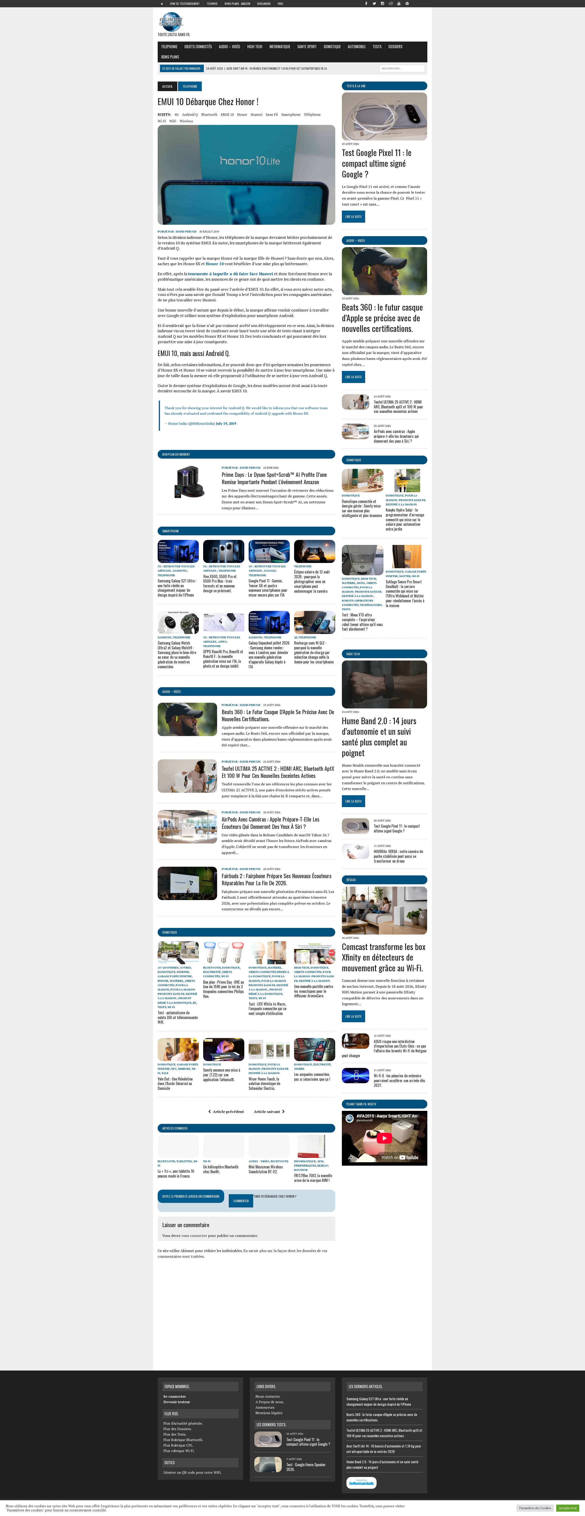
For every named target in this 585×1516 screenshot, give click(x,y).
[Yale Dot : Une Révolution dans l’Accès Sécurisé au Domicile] (178, 1057)
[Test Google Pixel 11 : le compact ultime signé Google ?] (384, 137)
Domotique (332, 46)
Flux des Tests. (174, 1434)
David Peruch (186, 231)
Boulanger (264, 3)
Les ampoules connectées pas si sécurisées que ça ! (312, 1077)
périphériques (305, 1165)
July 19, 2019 (226, 423)
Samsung (180, 570)
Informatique (279, 46)
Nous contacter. (268, 1396)
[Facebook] (366, 3)
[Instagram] (382, 3)
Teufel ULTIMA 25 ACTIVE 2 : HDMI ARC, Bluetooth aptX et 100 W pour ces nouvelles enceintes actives (278, 771)
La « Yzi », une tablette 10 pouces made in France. (176, 1173)
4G (177, 114)
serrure (184, 1068)
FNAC (280, 3)
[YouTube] (399, 3)
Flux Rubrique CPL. (178, 1445)
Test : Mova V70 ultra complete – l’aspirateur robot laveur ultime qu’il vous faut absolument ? (362, 622)
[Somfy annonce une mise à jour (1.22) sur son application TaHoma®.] (223, 1057)
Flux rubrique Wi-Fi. (178, 1450)
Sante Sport (307, 46)
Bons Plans (170, 57)
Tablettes (184, 1161)
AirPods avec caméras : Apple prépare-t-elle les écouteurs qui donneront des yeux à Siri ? (270, 822)
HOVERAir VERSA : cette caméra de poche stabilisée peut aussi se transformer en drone (398, 856)
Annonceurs (264, 1407)
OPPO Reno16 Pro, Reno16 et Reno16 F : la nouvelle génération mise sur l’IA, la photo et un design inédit (223, 658)
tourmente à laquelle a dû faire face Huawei (230, 273)
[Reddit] (390, 3)
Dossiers (395, 46)
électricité (212, 972)
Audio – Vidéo (229, 46)
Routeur (301, 1170)
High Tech (254, 46)
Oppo (222, 641)
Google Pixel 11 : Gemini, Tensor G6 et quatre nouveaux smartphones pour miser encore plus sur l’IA (268, 588)
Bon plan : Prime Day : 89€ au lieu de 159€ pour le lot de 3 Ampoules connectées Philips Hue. (223, 989)
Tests (377, 46)
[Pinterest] (407, 3)
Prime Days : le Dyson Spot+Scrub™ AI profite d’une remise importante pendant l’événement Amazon (274, 478)
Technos (212, 3)
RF (194, 1002)
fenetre (183, 972)
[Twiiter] (374, 3)
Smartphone (170, 530)
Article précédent (228, 1111)
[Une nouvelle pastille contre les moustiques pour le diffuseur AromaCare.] (314, 961)
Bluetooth (209, 114)
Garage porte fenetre (175, 976)
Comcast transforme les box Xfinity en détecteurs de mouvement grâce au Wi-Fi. (383, 957)
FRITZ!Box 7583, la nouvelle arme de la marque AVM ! (313, 1178)
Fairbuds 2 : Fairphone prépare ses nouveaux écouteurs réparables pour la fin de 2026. (276, 879)
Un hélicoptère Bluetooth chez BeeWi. (220, 1169)
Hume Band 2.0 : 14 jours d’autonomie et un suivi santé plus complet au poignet (379, 736)
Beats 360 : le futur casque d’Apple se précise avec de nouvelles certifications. (278, 715)
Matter (405, 576)
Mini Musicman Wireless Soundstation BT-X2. (266, 1169)
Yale (165, 1073)
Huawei (256, 114)
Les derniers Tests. (271, 1424)
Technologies (371, 605)
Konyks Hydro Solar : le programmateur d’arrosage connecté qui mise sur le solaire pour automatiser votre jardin (405, 519)
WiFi (172, 121)
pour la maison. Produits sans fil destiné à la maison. (177, 994)
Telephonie (169, 46)
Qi (295, 637)
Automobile (357, 46)
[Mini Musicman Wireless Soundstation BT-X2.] (269, 1154)
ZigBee (299, 1068)
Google (270, 570)
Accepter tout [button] (568, 1508)
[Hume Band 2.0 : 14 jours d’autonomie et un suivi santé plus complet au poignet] (384, 705)
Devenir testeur (176, 1402)
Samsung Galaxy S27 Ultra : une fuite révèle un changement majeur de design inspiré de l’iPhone (177, 588)
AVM (320, 1161)
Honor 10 (215, 263)
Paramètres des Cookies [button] (535, 1508)
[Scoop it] (423, 3)
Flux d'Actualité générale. (183, 1423)
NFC (174, 1068)
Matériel (176, 980)
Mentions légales (268, 1412)
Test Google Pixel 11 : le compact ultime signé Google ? (377, 163)
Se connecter (174, 1396)
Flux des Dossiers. (177, 1428)
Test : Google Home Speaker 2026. (306, 1467)
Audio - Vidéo (259, 1161)
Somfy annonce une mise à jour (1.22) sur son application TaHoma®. (221, 1074)
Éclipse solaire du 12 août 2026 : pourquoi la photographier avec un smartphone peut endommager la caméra (312, 581)
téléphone (312, 114)
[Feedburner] (415, 3)
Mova (361, 583)
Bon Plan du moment (176, 454)
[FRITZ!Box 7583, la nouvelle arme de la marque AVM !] (314, 1154)
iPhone (163, 980)
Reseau (322, 1165)
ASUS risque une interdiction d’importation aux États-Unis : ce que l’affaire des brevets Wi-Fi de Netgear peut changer (384, 1048)
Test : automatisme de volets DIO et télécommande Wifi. (178, 1017)
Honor (242, 114)
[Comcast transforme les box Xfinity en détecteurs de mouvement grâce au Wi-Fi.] (384, 931)
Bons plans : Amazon (237, 3)
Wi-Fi (162, 121)
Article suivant (267, 1111)
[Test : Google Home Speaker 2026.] (268, 1469)
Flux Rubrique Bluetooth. (183, 1439)
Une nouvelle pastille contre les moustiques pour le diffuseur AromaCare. (313, 991)
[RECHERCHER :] (402, 68)
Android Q (190, 114)
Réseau (351, 879)
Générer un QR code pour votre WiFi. (192, 1472)
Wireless (186, 121)
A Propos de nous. (269, 1402)
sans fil (272, 114)
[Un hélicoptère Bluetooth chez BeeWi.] (223, 1154)
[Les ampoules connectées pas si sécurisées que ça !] (314, 1057)
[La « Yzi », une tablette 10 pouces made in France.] (178, 1154)
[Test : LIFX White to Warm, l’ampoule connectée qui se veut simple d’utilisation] (269, 961)
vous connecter (194, 1235)
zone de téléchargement (185, 3)
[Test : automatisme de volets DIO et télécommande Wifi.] (178, 961)
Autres (185, 967)
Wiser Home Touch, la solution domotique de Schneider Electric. (264, 1083)
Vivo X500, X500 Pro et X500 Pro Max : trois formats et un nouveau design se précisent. (220, 583)
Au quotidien (168, 967)
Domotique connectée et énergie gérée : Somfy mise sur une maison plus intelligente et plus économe (362, 508)
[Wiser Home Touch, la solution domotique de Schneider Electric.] (269, 1057)
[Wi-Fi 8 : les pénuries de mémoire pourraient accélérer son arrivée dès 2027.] (355, 1080)
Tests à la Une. (356, 85)
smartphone (290, 114)
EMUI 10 (227, 114)
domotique (169, 932)
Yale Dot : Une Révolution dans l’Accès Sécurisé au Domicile (175, 1083)
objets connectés (198, 46)
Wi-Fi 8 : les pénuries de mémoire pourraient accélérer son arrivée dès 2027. (399, 1080)
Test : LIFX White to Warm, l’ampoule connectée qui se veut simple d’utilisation (267, 1008)
